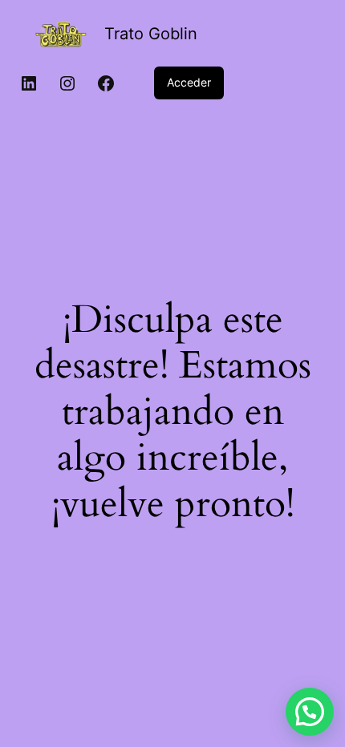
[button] (310, 712)
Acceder (189, 82)
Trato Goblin (150, 33)
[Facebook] (106, 83)
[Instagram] (67, 83)
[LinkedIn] (29, 83)
